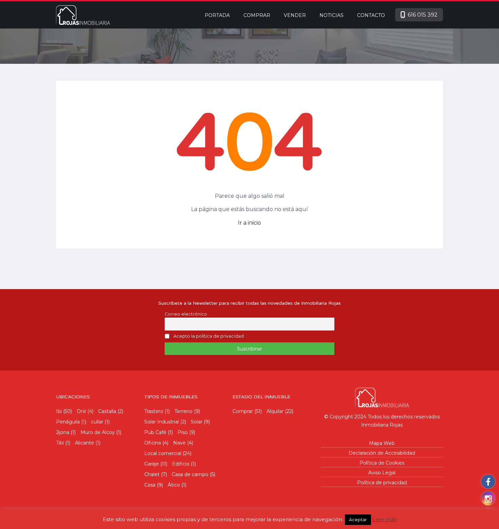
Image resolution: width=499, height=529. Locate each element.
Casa (149, 485)
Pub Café (155, 432)
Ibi (59, 411)
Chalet (152, 474)
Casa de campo (190, 474)
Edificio (180, 464)
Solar (196, 422)
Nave (179, 443)
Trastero (153, 411)
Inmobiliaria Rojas (382, 425)
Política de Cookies (381, 463)
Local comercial (162, 453)
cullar (97, 422)
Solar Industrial (161, 422)
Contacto (371, 15)
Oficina (152, 443)
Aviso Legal (381, 473)
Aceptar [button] (358, 519)
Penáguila (68, 422)
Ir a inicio (249, 223)
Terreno (183, 411)
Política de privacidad (382, 482)
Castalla (107, 411)
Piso (183, 432)
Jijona (62, 432)
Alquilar (274, 411)
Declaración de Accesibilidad (382, 453)
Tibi (60, 443)
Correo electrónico (186, 314)
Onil (81, 411)
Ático (174, 485)
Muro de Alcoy (97, 432)
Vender (295, 15)
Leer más (384, 519)
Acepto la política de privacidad (208, 336)
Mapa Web (382, 443)
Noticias (331, 15)
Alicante (84, 443)
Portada (217, 15)
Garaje (151, 464)
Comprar (256, 15)
